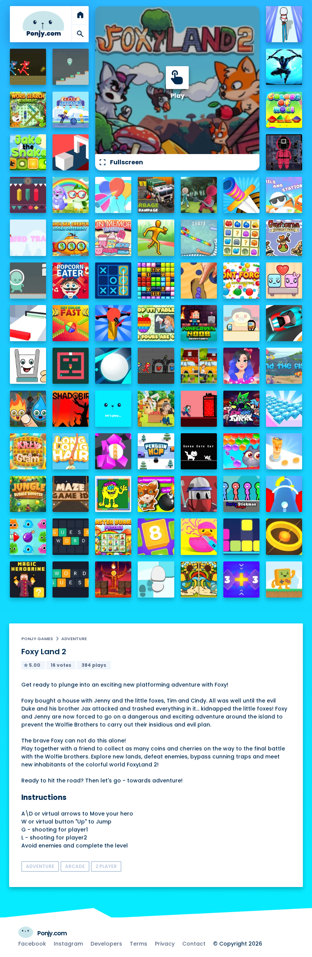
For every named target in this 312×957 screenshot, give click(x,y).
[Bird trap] (28, 237)
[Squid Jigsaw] (284, 152)
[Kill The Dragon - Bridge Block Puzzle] (113, 579)
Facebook (32, 943)
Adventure (74, 639)
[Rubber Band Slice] (199, 536)
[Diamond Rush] (284, 409)
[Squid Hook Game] (199, 195)
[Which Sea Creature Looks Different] (71, 237)
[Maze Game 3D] (71, 494)
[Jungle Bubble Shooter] (28, 494)
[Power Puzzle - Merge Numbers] (156, 536)
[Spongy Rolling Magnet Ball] (113, 451)
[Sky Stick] (156, 237)
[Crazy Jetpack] (71, 110)
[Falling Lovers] (284, 280)
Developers (106, 943)
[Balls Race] (113, 409)
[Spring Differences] (199, 579)
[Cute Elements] (28, 409)
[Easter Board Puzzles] (113, 536)
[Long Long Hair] (71, 451)
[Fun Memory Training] (113, 237)
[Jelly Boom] (28, 536)
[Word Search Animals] (28, 110)
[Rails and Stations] (284, 195)
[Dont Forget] (241, 280)
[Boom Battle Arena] (156, 494)
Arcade (75, 866)
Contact (193, 943)
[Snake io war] (199, 237)
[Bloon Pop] (113, 195)
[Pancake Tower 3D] (284, 451)
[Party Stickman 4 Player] (241, 494)
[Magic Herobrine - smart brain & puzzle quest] (28, 579)
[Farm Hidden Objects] (156, 409)
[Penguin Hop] (156, 451)
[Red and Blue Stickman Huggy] (28, 67)
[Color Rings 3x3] (284, 536)
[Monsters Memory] (241, 237)
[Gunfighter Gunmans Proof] (284, 237)
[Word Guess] (71, 579)
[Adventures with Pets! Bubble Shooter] (241, 451)
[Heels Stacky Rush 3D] (284, 24)
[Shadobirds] (71, 409)
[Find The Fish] (284, 366)
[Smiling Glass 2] (28, 366)
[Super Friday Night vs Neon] (241, 409)
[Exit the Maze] (71, 366)
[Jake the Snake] (28, 152)
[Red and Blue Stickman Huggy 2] (156, 366)
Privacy (165, 943)
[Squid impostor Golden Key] (241, 323)
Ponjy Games (37, 639)
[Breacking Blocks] (241, 536)
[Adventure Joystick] (284, 579)
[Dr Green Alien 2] (28, 280)
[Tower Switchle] (284, 494)
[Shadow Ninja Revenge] (284, 67)
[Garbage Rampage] (156, 195)
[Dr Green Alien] (71, 67)
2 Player (106, 866)
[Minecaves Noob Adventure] (199, 323)
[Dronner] (113, 323)
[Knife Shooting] (241, 195)
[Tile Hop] (156, 579)
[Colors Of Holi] (284, 110)
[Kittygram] (28, 451)
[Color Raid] (199, 280)
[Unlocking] (28, 195)
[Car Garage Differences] (199, 366)
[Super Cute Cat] (199, 451)
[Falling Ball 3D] (113, 366)
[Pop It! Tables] (156, 323)
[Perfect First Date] (241, 366)
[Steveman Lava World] (199, 409)
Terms (138, 943)
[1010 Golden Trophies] (156, 280)
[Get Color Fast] (71, 323)
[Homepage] (43, 24)
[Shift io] (28, 323)
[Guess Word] (71, 536)
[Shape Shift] (71, 152)
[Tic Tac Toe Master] (113, 280)
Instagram (68, 943)
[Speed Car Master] (284, 323)
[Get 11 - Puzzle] (241, 579)
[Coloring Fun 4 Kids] (113, 494)
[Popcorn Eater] (71, 280)
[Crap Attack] (199, 494)
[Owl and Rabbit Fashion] (71, 195)
